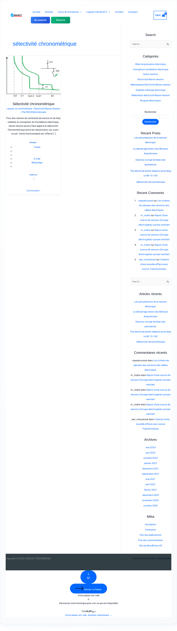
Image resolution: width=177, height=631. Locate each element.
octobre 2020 (150, 505)
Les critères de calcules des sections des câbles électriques (154, 205)
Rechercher (150, 111)
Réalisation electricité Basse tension (151, 95)
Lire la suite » (33, 190)
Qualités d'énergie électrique (151, 90)
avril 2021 (150, 484)
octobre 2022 (150, 458)
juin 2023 (150, 452)
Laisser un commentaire (19, 108)
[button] (80, 12)
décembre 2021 (150, 468)
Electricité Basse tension (47, 108)
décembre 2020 (150, 495)
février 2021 (150, 489)
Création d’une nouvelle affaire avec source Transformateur (154, 264)
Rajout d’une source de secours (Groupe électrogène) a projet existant (154, 220)
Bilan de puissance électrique (150, 64)
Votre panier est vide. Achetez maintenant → (88, 615)
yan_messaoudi (147, 259)
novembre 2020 (150, 500)
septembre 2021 (150, 473)
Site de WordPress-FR (150, 545)
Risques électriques (150, 100)
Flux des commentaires (150, 540)
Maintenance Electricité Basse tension (151, 84)
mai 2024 (151, 447)
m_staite (145, 215)
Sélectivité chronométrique (33, 104)
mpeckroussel (145, 200)
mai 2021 (151, 479)
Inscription (150, 524)
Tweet (37, 147)
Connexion (150, 529)
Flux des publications (151, 535)
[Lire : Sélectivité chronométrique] (33, 75)
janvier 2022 (150, 463)
